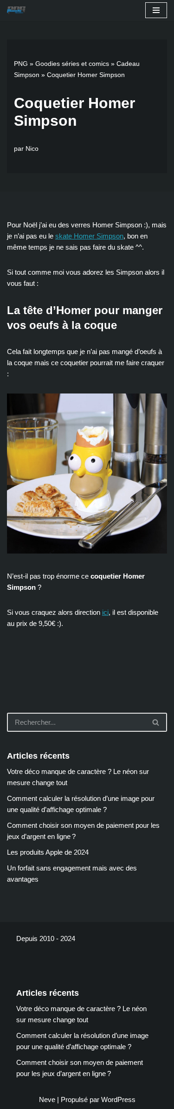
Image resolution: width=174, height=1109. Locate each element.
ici (105, 612)
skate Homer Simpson (89, 236)
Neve (47, 1099)
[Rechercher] (156, 722)
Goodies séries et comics (72, 63)
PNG (21, 63)
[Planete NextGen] (18, 10)
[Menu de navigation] (156, 10)
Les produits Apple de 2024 (48, 852)
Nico (32, 148)
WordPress (118, 1099)
